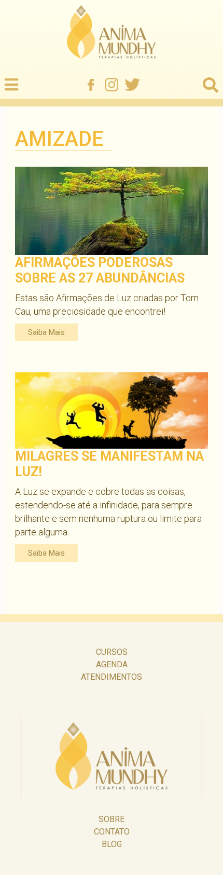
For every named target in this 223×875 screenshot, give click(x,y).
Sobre (111, 819)
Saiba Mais (46, 332)
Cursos (112, 652)
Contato (112, 832)
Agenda (112, 664)
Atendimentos (111, 677)
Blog (112, 844)
